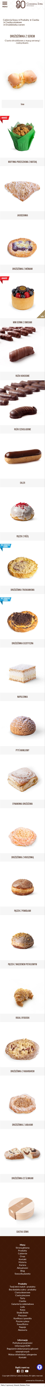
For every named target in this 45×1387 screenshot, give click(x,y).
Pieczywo (22, 1315)
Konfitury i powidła (23, 1318)
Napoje (22, 1327)
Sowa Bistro (22, 1324)
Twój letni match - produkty (22, 1286)
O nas (22, 1256)
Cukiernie (22, 1253)
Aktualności (22, 1268)
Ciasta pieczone (22, 1295)
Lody (22, 1306)
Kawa (22, 1309)
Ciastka (22, 1301)
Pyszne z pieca (22, 1321)
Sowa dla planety (22, 1273)
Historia (22, 1262)
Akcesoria (22, 1330)
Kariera (22, 1265)
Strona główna (22, 1247)
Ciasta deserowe (22, 1292)
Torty (22, 1298)
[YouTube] (26, 1371)
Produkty (22, 1250)
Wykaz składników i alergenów (22, 1354)
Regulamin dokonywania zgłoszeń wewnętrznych (22, 1350)
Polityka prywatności (22, 1343)
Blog (22, 1270)
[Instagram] (22, 1371)
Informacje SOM (22, 1345)
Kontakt (22, 1259)
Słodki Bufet (22, 1312)
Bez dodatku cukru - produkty (22, 1289)
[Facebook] (18, 1371)
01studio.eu (39, 1380)
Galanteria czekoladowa (22, 1304)
